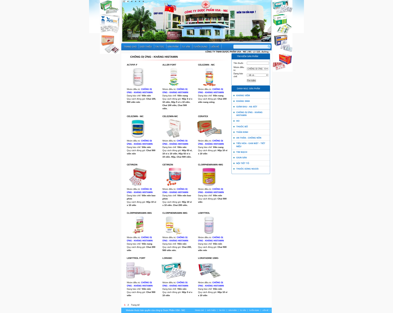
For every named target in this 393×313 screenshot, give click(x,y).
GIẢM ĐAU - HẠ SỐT (246, 106)
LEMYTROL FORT (136, 258)
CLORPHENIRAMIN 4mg (210, 164)
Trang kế (135, 305)
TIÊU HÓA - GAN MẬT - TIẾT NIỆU (250, 145)
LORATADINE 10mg (208, 258)
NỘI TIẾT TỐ (242, 163)
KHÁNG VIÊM (243, 95)
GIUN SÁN (241, 157)
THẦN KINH (242, 132)
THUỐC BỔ (242, 126)
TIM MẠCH (241, 152)
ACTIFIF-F (132, 65)
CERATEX (203, 116)
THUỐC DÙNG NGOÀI (247, 169)
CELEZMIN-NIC (170, 116)
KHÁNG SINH (243, 101)
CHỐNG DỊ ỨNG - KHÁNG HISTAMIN (249, 114)
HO (237, 121)
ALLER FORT (169, 65)
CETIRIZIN (132, 164)
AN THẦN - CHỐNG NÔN (248, 138)
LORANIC (167, 258)
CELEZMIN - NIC (206, 65)
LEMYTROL (204, 213)
